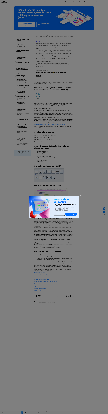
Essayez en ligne (71, 214)
